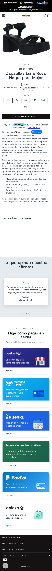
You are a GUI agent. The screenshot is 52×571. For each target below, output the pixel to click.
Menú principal (11, 537)
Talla (26, 95)
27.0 (25, 107)
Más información (13, 543)
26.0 (43, 100)
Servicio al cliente (14, 555)
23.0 (17, 100)
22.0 (7, 100)
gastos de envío (28, 87)
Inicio (25, 64)
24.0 (25, 100)
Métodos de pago (13, 549)
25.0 (34, 100)
